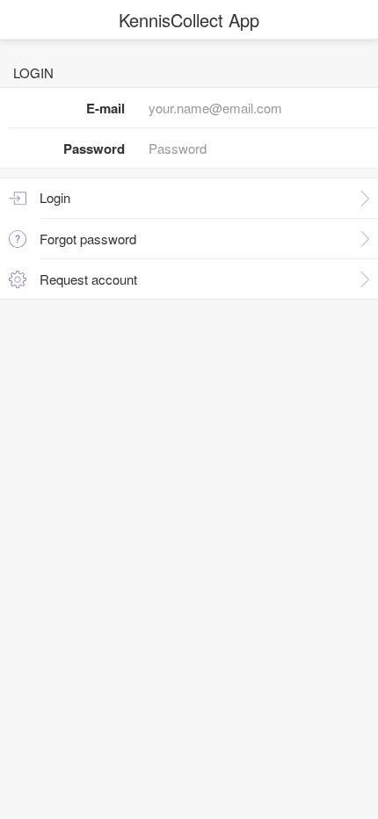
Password (94, 148)
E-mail (105, 108)
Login (55, 197)
